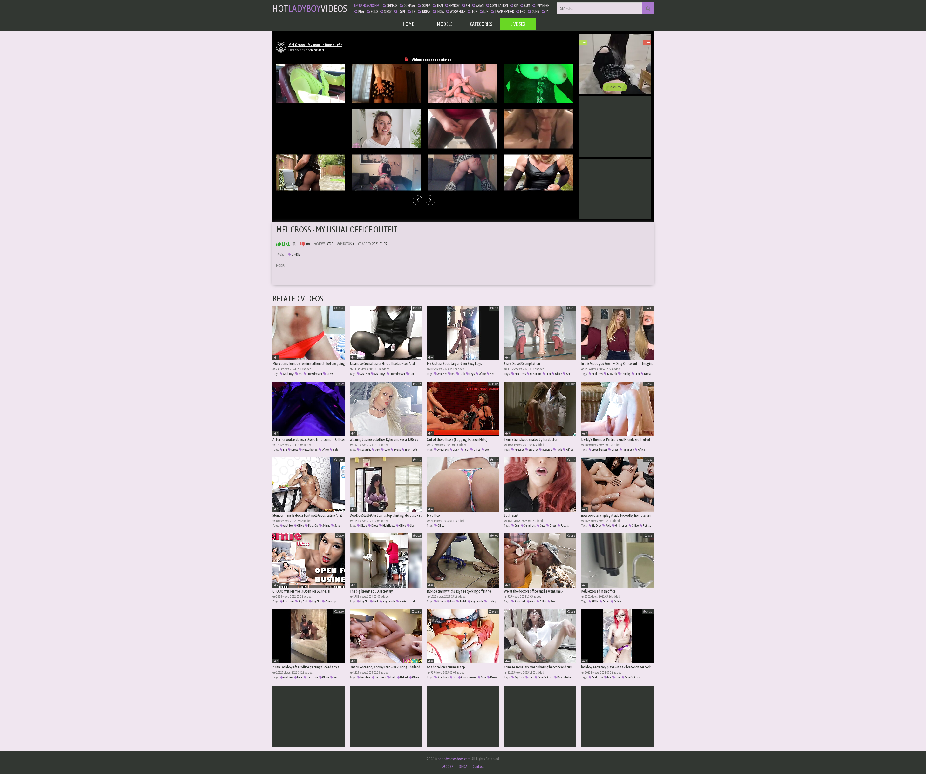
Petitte (646, 525)
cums (535, 11)
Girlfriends (621, 525)
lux (485, 11)
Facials (564, 525)
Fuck (462, 374)
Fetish (463, 601)
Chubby (625, 374)
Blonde (441, 601)
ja (546, 11)
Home (408, 24)
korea (425, 5)
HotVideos (309, 8)
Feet (452, 601)
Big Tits (316, 601)
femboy (454, 5)
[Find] (648, 8)
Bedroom (288, 601)
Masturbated (310, 449)
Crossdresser (314, 374)
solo (374, 11)
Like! (286, 244)
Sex (492, 374)
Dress (329, 374)
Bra (300, 374)
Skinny (326, 525)
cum (527, 5)
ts (413, 11)
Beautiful (365, 449)
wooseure (457, 11)
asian (480, 5)
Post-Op (313, 525)
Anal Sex (365, 374)
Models (445, 24)
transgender (504, 11)
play (361, 11)
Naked (404, 677)
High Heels (411, 449)
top (474, 11)
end (522, 11)
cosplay (409, 5)
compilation (499, 5)
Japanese (628, 449)
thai (439, 5)
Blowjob (612, 374)
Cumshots (530, 525)
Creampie (535, 374)
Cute (387, 449)
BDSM (456, 449)
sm (467, 5)
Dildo (363, 525)
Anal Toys (288, 374)
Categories (481, 24)
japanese (542, 5)
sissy (388, 11)
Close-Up (330, 601)
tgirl (401, 11)
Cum (412, 374)
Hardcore (312, 677)
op (516, 5)
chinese (391, 5)
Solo (336, 449)
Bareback (520, 601)
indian (425, 11)
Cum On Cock (545, 677)
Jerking (491, 601)
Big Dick (533, 449)
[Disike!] (302, 244)
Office (295, 254)
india (440, 11)
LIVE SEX (517, 24)
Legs (472, 374)
